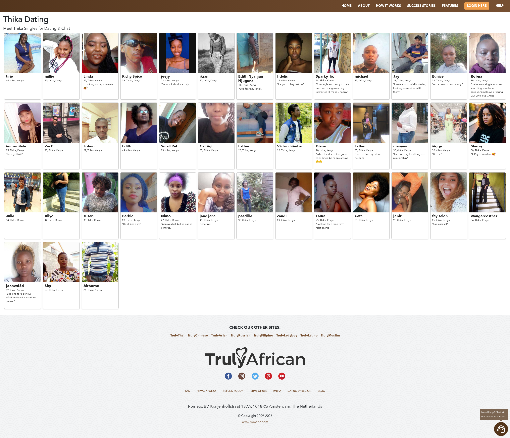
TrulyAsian (219, 335)
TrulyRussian (240, 335)
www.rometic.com (255, 422)
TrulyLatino (309, 335)
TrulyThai (177, 335)
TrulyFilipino (263, 335)
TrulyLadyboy (286, 335)
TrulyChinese (198, 335)
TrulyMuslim (330, 335)
